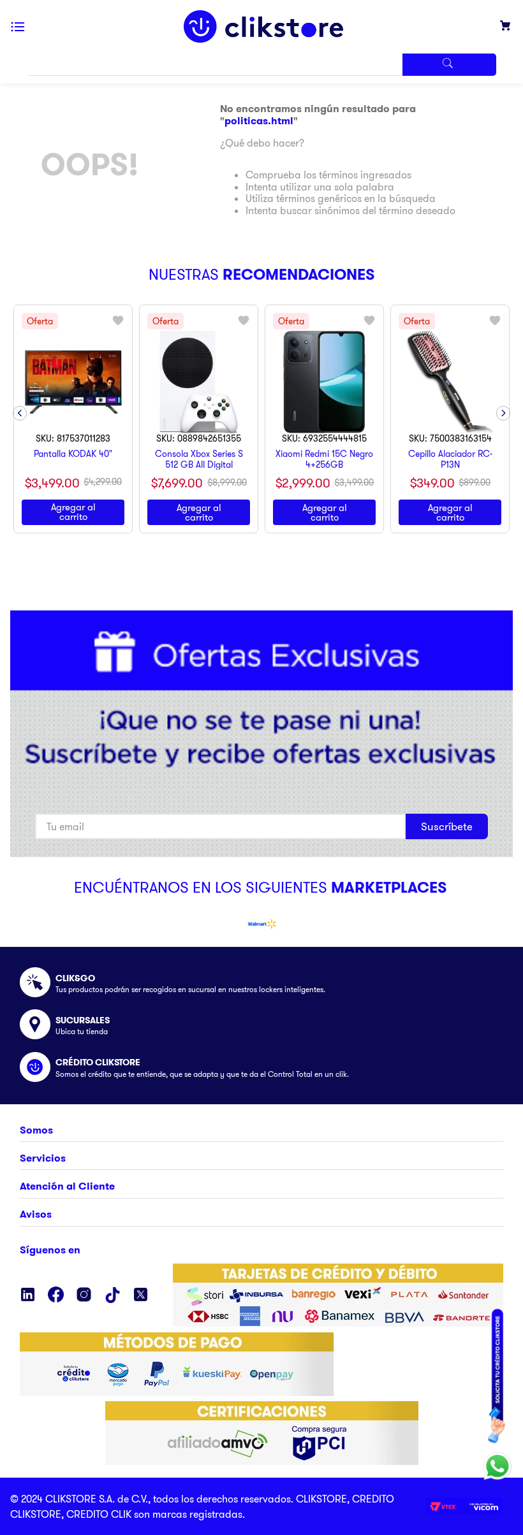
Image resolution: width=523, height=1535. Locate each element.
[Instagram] (84, 1295)
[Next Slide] (503, 413)
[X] (141, 1295)
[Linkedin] (28, 1295)
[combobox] (261, 65)
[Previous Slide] (20, 413)
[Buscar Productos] (449, 65)
